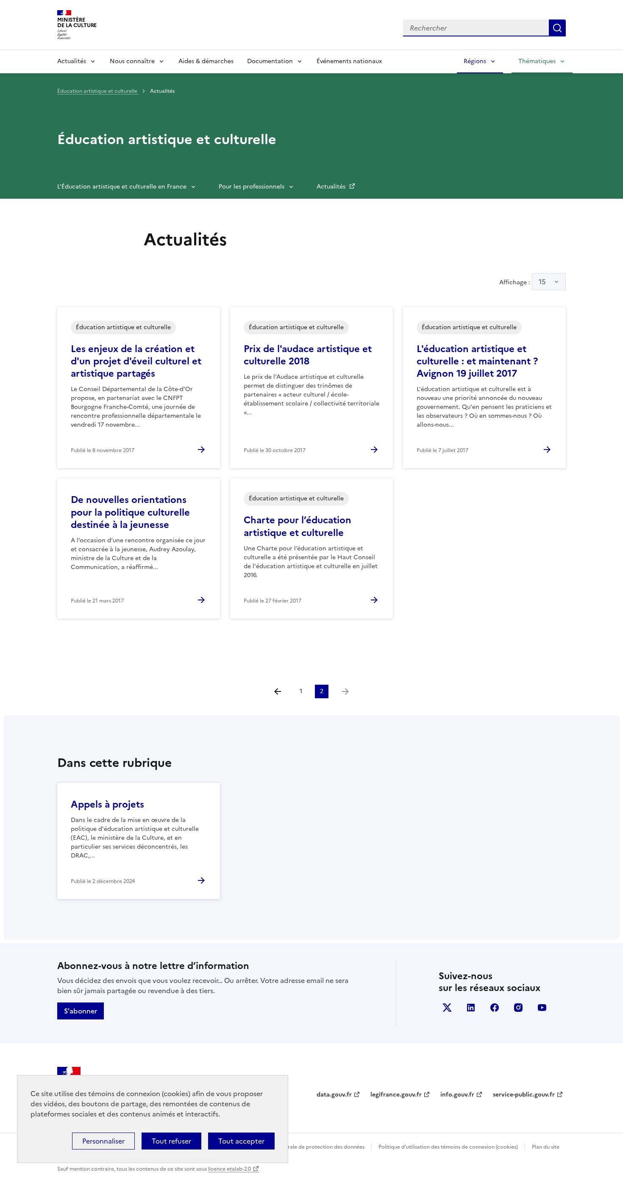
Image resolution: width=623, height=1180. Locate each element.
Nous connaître (132, 61)
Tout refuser (171, 1141)
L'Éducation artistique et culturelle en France (121, 186)
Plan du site (545, 1147)
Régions (475, 61)
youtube (542, 1007)
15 (542, 282)
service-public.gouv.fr (524, 1094)
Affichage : (522, 282)
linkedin (470, 1007)
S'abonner (80, 1011)
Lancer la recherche (557, 27)
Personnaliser (103, 1141)
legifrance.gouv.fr (396, 1094)
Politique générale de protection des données (308, 1147)
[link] (345, 691)
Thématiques (537, 61)
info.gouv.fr (457, 1094)
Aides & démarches (206, 61)
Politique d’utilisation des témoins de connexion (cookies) (448, 1147)
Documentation (270, 61)
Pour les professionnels (251, 186)
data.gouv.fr (334, 1094)
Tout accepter (241, 1141)
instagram (518, 1007)
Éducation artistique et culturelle (98, 91)
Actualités (71, 61)
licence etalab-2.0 (229, 1169)
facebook (494, 1007)
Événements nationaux (349, 61)
